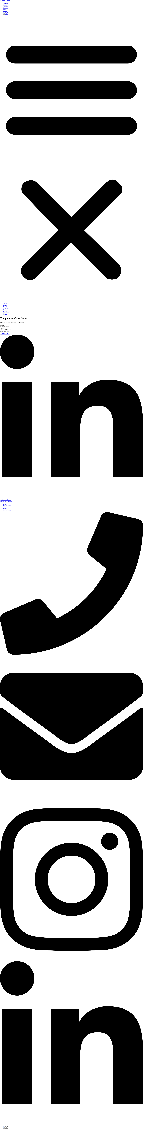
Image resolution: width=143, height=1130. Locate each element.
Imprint (5, 504)
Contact (5, 11)
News (4, 9)
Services (5, 8)
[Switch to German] (6, 12)
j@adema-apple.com (5, 500)
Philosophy (6, 5)
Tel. (6, 501)
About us (5, 3)
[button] (71, 159)
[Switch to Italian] (5, 14)
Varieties (5, 6)
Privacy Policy (7, 505)
